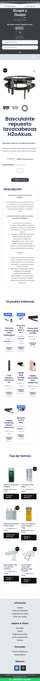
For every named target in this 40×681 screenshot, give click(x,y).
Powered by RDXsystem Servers (20, 676)
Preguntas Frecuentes (20, 634)
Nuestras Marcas (20, 655)
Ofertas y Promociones (20, 652)
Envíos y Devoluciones (20, 637)
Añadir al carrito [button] (9, 348)
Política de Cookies (20, 617)
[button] (34, 57)
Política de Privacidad (20, 611)
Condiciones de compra (20, 614)
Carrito (20, 631)
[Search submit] (20, 52)
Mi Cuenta (20, 628)
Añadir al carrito (20, 180)
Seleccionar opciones (28, 496)
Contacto (20, 608)
